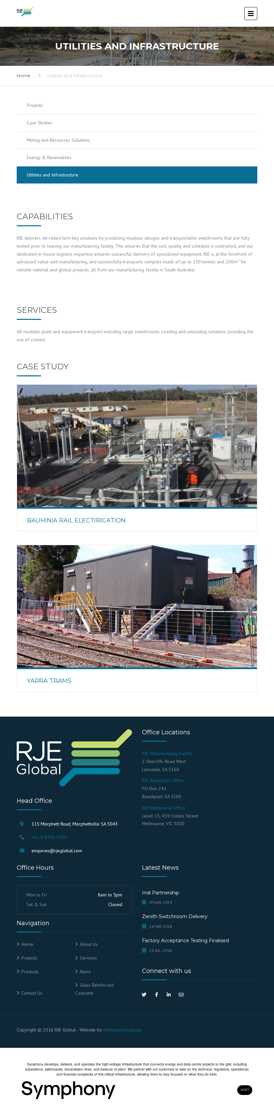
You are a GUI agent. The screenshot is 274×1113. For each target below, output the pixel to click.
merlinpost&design (122, 1030)
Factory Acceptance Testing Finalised (185, 941)
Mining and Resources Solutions (58, 140)
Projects (35, 105)
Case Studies (39, 123)
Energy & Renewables (49, 157)
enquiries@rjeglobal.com (56, 851)
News (85, 972)
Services (88, 958)
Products (30, 972)
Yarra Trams (49, 681)
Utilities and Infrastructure (52, 175)
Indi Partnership (160, 893)
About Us (89, 944)
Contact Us (31, 993)
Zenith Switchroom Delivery (175, 916)
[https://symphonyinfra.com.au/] (127, 1090)
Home (23, 75)
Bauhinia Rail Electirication (76, 520)
